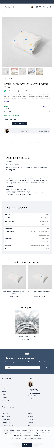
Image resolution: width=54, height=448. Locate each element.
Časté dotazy (5, 413)
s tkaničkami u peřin (44, 235)
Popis (4, 142)
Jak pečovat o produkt (13, 142)
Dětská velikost (45, 221)
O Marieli (22, 142)
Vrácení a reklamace (7, 425)
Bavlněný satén (45, 218)
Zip (48, 228)
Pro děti (47, 214)
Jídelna (4, 391)
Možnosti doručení (46, 106)
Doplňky (4, 394)
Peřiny (39, 221)
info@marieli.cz (38, 6)
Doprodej (4, 397)
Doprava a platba (6, 422)
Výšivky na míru (6, 416)
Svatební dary (5, 400)
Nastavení (27, 441)
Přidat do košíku (21, 123)
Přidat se (45, 367)
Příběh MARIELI (31, 416)
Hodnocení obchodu (33, 419)
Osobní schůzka (6, 419)
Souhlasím (27, 444)
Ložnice (4, 385)
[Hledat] (44, 6)
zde (8, 434)
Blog (29, 425)
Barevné (47, 224)
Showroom (30, 413)
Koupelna (4, 388)
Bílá (43, 224)
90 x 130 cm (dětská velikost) (41, 231)
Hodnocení (29, 142)
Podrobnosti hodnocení (14, 79)
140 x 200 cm (29, 231)
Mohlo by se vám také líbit (40, 142)
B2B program (31, 422)
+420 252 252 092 (38, 7)
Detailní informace (7, 101)
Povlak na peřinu (44, 238)
